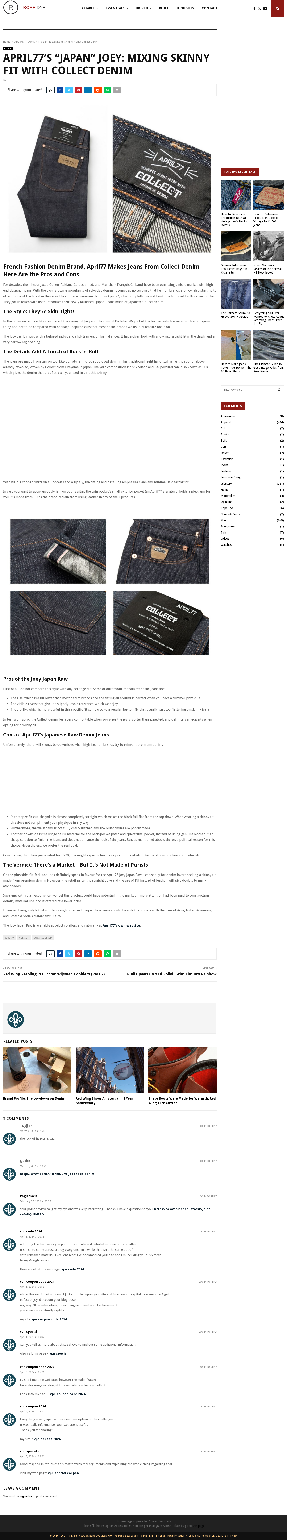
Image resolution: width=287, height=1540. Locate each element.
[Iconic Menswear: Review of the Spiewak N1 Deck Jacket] (268, 246)
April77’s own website (121, 925)
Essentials (115, 8)
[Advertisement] (79, 388)
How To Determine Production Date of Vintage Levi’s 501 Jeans (265, 219)
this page (198, 1525)
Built (164, 8)
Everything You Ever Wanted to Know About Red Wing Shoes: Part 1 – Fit (268, 318)
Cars (223, 446)
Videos (225, 538)
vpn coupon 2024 (33, 1406)
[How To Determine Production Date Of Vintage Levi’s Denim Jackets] (236, 195)
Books (225, 434)
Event (224, 465)
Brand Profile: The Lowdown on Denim (34, 1099)
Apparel (88, 8)
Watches (226, 544)
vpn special (28, 1332)
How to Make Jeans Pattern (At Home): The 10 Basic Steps (236, 367)
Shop (224, 520)
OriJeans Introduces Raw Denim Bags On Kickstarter (234, 269)
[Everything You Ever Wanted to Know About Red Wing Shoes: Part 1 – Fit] (268, 294)
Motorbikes (228, 495)
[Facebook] (255, 8)
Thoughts (185, 8)
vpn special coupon (34, 1451)
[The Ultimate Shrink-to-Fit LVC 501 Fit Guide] (236, 294)
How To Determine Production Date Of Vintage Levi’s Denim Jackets (234, 219)
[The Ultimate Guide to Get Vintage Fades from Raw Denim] (268, 345)
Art (223, 428)
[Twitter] (260, 8)
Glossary (226, 483)
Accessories (228, 416)
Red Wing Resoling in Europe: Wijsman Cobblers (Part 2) (54, 974)
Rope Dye (227, 508)
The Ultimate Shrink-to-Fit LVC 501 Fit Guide (236, 314)
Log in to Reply (208, 1126)
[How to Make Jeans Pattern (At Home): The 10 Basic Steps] (236, 345)
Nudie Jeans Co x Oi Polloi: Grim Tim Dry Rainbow (171, 974)
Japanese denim (43, 938)
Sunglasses (228, 526)
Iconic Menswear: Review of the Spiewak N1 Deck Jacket (267, 269)
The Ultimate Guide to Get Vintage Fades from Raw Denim (268, 367)
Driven (142, 8)
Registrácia (28, 1196)
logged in (26, 1496)
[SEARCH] (279, 389)
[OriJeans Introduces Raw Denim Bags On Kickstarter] (236, 246)
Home (224, 489)
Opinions (226, 502)
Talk (223, 532)
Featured (226, 471)
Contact (209, 8)
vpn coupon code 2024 (37, 1282)
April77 (9, 938)
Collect (24, 938)
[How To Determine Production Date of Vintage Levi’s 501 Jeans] (268, 195)
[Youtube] (266, 8)
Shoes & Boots (230, 514)
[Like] (50, 90)
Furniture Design (231, 477)
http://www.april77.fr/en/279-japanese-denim (57, 1174)
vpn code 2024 (31, 1231)
